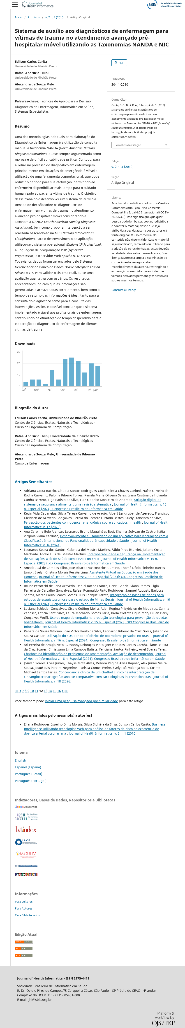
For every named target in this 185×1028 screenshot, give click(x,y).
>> (66, 691)
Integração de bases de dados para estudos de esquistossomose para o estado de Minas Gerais (94, 597)
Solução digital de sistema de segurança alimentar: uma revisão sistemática (92, 502)
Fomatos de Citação (128, 145)
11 (36, 691)
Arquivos (34, 17)
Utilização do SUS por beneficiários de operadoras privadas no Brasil (98, 636)
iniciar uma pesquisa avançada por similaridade (81, 701)
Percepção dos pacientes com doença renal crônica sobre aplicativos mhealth (83, 522)
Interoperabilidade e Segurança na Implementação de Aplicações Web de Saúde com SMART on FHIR (94, 556)
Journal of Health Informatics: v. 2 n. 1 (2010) (102, 733)
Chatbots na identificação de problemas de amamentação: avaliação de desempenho (89, 654)
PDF (121, 63)
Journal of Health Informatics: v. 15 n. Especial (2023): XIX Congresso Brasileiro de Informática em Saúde (91, 560)
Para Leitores (23, 902)
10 (32, 691)
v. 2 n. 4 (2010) (55, 17)
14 (50, 691)
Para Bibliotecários (27, 915)
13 (45, 691)
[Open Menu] (14, 4)
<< (16, 691)
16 (59, 691)
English (20, 760)
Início (18, 17)
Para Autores (23, 908)
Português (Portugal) (30, 781)
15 (54, 691)
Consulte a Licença (123, 290)
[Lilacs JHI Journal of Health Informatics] (26, 844)
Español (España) (28, 767)
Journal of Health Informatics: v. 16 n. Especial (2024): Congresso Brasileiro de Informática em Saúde (95, 506)
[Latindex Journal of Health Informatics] (26, 832)
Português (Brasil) (28, 774)
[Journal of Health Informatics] (26, 807)
